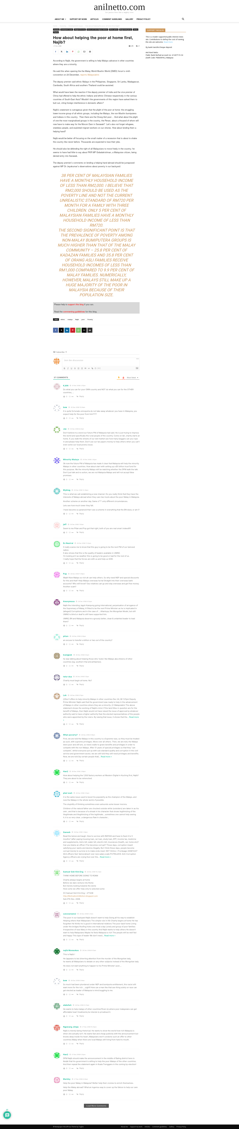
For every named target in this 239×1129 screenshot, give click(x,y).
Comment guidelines (112, 19)
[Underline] (71, 368)
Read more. (168, 42)
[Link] (92, 368)
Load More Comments (96, 1106)
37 (139, 46)
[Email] (84, 51)
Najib (77, 319)
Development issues (76, 26)
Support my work (78, 19)
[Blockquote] (85, 368)
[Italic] (68, 368)
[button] (183, 19)
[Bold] (64, 368)
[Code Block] (89, 368)
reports (90, 74)
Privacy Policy (143, 19)
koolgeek (67, 655)
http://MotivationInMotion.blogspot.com (80, 896)
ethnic (63, 319)
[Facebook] (55, 51)
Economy (63, 26)
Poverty (56, 32)
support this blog (76, 304)
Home (55, 26)
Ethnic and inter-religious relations (97, 29)
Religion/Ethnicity (80, 29)
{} (95, 368)
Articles (94, 19)
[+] (99, 368)
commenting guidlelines (74, 311)
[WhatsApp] (78, 51)
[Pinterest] (72, 51)
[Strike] (75, 368)
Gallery (129, 19)
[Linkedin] (66, 51)
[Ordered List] (78, 368)
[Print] (89, 51)
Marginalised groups (125, 29)
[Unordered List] (82, 368)
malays (70, 319)
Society (136, 29)
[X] (61, 51)
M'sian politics (114, 29)
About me (59, 19)
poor (83, 319)
